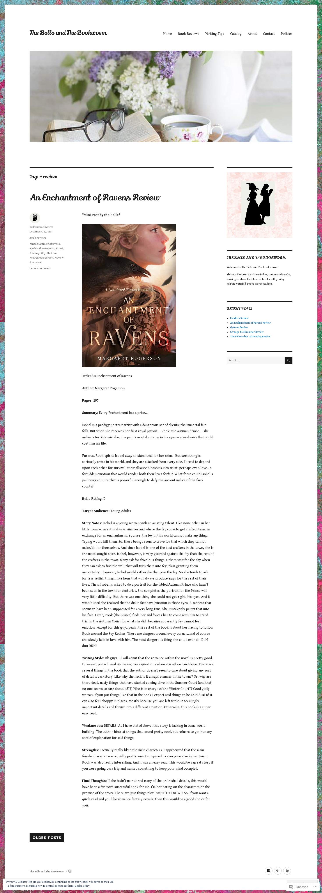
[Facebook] (268, 871)
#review (59, 257)
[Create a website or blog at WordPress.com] (69, 871)
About (252, 34)
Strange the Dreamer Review (247, 332)
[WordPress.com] (287, 871)
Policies (286, 34)
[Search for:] (256, 360)
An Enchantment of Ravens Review (95, 197)
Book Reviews (188, 34)
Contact (269, 34)
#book (59, 248)
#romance (36, 262)
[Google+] (278, 871)
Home (167, 34)
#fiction (51, 253)
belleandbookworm (41, 227)
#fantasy (34, 253)
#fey (43, 253)
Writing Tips (214, 34)
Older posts (47, 838)
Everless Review (239, 318)
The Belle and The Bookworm (68, 33)
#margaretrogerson (41, 257)
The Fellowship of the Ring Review (250, 336)
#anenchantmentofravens (45, 244)
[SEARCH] (288, 360)
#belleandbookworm (42, 248)
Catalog (236, 34)
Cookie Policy (82, 885)
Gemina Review (239, 327)
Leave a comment (40, 268)
